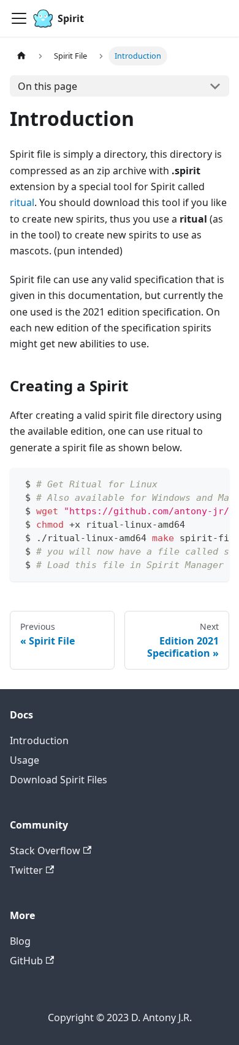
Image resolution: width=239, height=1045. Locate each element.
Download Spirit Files (58, 779)
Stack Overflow (45, 850)
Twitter (26, 870)
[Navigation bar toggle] (19, 18)
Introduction (39, 740)
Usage (24, 760)
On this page (47, 86)
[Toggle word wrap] (191, 483)
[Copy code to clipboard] (214, 483)
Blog (20, 941)
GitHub (26, 960)
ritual (22, 202)
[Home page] (21, 55)
